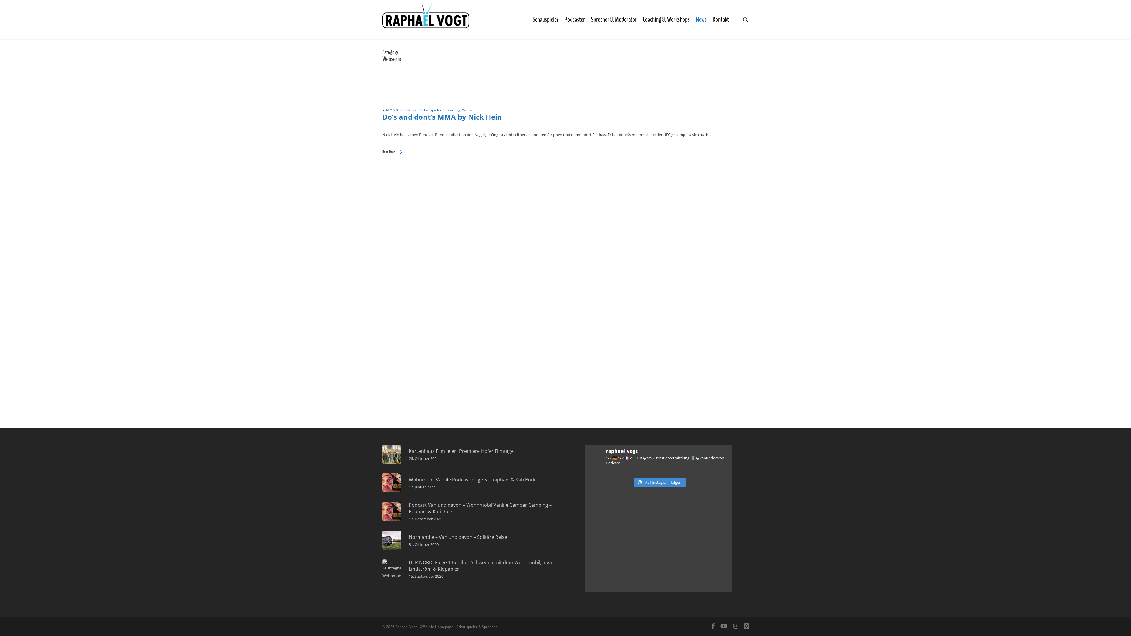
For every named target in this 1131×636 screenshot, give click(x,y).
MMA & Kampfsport (402, 109)
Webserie (470, 109)
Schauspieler (431, 109)
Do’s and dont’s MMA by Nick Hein (442, 117)
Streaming (451, 109)
